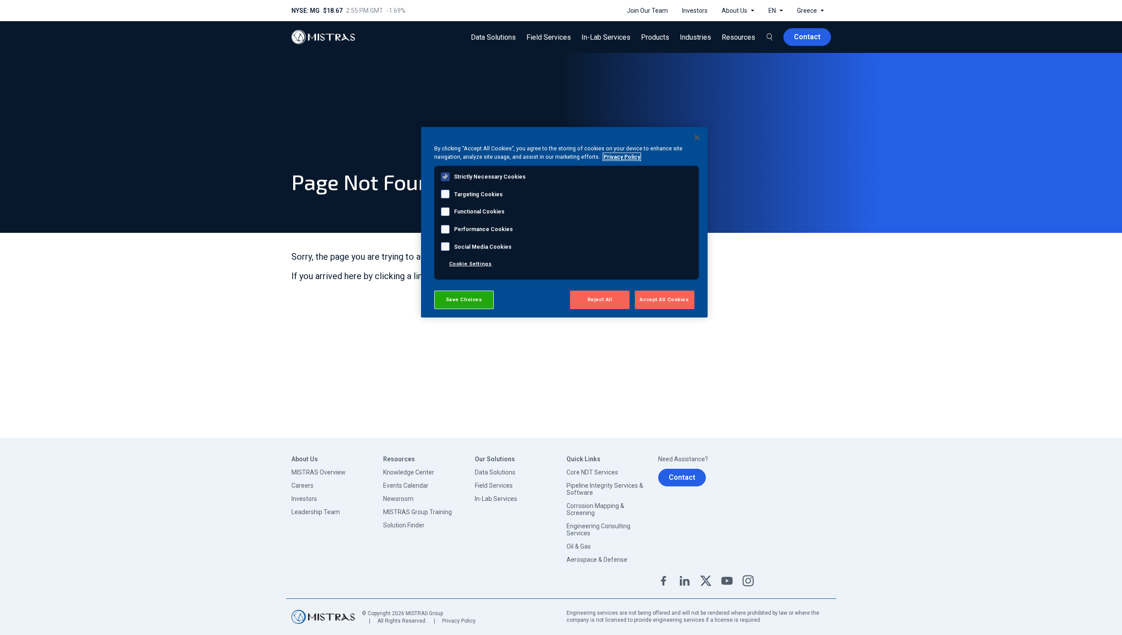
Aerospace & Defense (597, 559)
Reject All (600, 299)
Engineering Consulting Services (598, 530)
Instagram (748, 581)
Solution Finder (404, 525)
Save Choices (464, 299)
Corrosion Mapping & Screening (595, 509)
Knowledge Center (408, 472)
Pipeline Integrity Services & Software (605, 489)
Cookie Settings (470, 264)
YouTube (727, 581)
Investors (304, 498)
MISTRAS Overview (318, 472)
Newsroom (398, 498)
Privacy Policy (459, 621)
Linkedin (685, 581)
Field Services (494, 485)
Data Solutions (495, 472)
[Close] (697, 137)
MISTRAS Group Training (417, 511)
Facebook (663, 581)
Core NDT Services (592, 472)
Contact (682, 477)
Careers (302, 485)
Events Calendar (406, 485)
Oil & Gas (579, 546)
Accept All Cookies (664, 299)
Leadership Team (315, 511)
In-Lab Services (496, 498)
